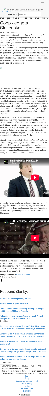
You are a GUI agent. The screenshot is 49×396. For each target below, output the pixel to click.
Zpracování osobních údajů (27, 381)
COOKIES (27, 391)
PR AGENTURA (27, 388)
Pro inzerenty (27, 383)
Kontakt (27, 386)
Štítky (27, 378)
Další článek (6, 362)
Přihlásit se (6, 11)
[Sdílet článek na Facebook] (1, 279)
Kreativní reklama (23, 274)
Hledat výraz (12, 14)
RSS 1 (27, 376)
